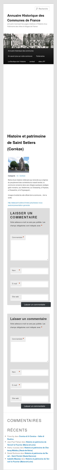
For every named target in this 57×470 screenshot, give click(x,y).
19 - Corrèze (20, 176)
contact (32, 61)
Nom (16, 270)
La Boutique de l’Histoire (17, 61)
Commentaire (18, 237)
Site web (15, 296)
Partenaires (40, 56)
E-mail (16, 283)
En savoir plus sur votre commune (20, 56)
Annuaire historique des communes (21, 51)
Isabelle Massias (14, 458)
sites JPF (42, 61)
